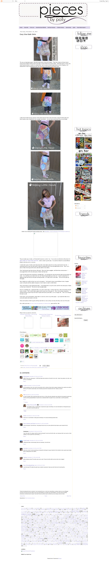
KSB (24, 394)
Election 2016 (29, 517)
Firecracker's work (37, 519)
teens (73, 541)
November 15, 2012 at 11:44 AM (32, 394)
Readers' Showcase (49, 535)
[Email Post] (40, 365)
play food (65, 532)
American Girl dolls (54, 508)
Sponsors (39, 540)
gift (74, 521)
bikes (46, 511)
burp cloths (40, 512)
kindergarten (23, 526)
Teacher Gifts (67, 541)
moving (66, 528)
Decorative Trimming (50, 515)
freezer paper (46, 521)
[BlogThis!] (44, 365)
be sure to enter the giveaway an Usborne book (40, 303)
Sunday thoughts (35, 541)
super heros (49, 541)
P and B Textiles (42, 531)
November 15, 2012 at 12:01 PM (45, 404)
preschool (85, 532)
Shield (64, 538)
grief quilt (48, 522)
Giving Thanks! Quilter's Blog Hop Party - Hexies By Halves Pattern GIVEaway (85, 291)
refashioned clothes (40, 367)
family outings (24, 518)
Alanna (24, 415)
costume (63, 514)
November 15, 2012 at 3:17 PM (33, 415)
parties (76, 531)
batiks (24, 367)
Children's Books (60, 27)
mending (72, 527)
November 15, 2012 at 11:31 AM (36, 376)
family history (76, 517)
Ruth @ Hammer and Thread (29, 423)
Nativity (71, 528)
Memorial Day (66, 527)
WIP (50, 544)
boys (29, 512)
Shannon (25, 457)
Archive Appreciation (32, 509)
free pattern (24, 521)
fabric (55, 517)
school (79, 537)
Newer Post (22, 496)
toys (31, 543)
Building (34, 512)
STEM (78, 540)
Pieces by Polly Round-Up (52, 532)
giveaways (29, 522)
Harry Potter (24, 523)
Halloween (62, 522)
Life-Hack (66, 526)
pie (45, 532)
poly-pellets (72, 532)
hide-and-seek (67, 523)
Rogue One (55, 537)
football (64, 519)
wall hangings (28, 544)
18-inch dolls (23, 508)
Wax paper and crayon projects (38, 544)
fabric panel (61, 517)
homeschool (81, 523)
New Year (42, 530)
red (73, 535)
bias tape (42, 511)
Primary (25, 534)
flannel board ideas (49, 519)
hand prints (70, 522)
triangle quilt (40, 543)
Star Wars (73, 540)
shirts (72, 538)
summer (27, 541)
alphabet (48, 508)
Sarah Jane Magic (64, 537)
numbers (70, 530)
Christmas (38, 514)
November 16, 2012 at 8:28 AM (42, 423)
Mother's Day (53, 528)
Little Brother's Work (72, 526)
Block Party (75, 511)
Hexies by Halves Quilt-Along (57, 523)
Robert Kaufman (49, 537)
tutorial (60, 543)
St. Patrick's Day (56, 540)
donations (68, 515)
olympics (79, 530)
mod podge (39, 528)
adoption (38, 508)
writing (70, 544)
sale (59, 537)
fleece (56, 519)
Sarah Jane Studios (73, 537)
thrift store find (85, 541)
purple (46, 534)
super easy (41, 541)
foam (60, 519)
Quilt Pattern (73, 534)
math (42, 527)
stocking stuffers (83, 540)
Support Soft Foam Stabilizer (57, 541)
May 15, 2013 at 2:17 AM (40, 465)
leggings (55, 526)
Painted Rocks (59, 531)
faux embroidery (62, 518)
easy (24, 517)
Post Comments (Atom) (30, 498)
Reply (24, 381)
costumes (68, 514)
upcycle (78, 543)
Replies (26, 402)
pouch (81, 532)
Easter (86, 515)
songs (35, 540)
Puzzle (50, 534)
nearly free (23, 530)
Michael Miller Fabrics (78, 527)
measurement (51, 527)
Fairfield (66, 517)
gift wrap (86, 521)
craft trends (74, 514)
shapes (60, 538)
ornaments (28, 531)
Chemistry (78, 512)
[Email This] (43, 365)
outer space (34, 531)
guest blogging (55, 522)
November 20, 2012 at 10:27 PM (34, 448)
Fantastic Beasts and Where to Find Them (36, 518)
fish (43, 519)
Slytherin (30, 540)
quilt (53, 534)
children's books (26, 514)
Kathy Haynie (26, 376)
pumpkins (36, 534)
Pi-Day (41, 532)
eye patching (50, 517)
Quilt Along (59, 534)
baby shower (68, 509)
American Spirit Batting (63, 508)
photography (31, 532)
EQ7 (46, 517)
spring (45, 540)
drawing (73, 515)
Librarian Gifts (60, 526)
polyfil (77, 532)
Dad (40, 515)
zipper (24, 545)
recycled (69, 535)
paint (36, 367)
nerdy (30, 530)
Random (31, 535)
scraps (22, 538)
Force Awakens (84, 519)
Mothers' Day (61, 528)
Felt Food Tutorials (51, 27)
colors (48, 514)
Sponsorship (68, 27)
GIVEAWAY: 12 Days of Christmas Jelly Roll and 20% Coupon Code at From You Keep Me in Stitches (82, 299)
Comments (78, 208)
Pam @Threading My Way (28, 465)
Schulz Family (26, 440)
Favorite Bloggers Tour (72, 518)
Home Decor (74, 523)
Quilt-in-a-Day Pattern (83, 534)
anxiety (74, 508)
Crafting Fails (80, 514)
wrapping (66, 544)
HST (86, 523)
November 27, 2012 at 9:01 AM (34, 457)
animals (70, 508)
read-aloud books (39, 535)
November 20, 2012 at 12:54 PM (36, 440)
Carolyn (25, 385)
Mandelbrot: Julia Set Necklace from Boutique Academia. (57, 231)
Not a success (64, 530)
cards (66, 512)
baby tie (75, 509)
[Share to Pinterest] (49, 365)
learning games (49, 526)
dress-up (78, 515)
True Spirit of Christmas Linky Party (50, 543)
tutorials (67, 543)
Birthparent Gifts (58, 511)
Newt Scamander (48, 530)
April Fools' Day (24, 509)
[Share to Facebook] (47, 365)
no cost (54, 530)
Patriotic (80, 531)
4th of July (29, 508)
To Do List (32, 27)
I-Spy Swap (28, 524)
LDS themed (42, 526)
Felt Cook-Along (27, 519)
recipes (63, 535)
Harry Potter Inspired (81, 27)
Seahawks (28, 538)
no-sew (58, 530)
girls (24, 522)
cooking (58, 514)
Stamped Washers (65, 540)
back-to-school (81, 509)
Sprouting (50, 540)
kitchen (29, 526)
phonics (26, 532)
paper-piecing (71, 531)
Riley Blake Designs (35, 537)
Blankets (65, 511)
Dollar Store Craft (61, 515)
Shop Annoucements (78, 538)
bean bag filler (32, 511)
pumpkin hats (30, 534)
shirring (68, 538)
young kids (85, 544)
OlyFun (75, 530)
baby (62, 509)
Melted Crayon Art (59, 527)
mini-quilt (85, 527)
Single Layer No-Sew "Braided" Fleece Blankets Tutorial (84, 276)
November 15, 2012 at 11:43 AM (33, 385)
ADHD (34, 508)
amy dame (25, 448)
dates (44, 515)
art (37, 509)
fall (71, 517)
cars (70, 512)
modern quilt (46, 528)
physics (37, 532)
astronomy (43, 509)
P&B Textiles (48, 531)
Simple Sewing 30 (24, 540)
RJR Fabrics (42, 537)
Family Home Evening (84, 517)
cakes (61, 512)
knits (33, 526)
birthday (50, 511)
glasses (35, 522)
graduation (43, 522)
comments (53, 514)
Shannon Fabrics (52, 538)
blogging (85, 511)
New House (36, 530)
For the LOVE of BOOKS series (73, 519)
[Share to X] (46, 365)
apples (78, 508)
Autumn (57, 509)
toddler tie (27, 543)
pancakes (65, 531)
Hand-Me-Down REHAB (41, 27)
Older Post (69, 496)
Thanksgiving (78, 541)
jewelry (51, 524)
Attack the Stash (50, 509)
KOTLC (37, 526)
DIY (56, 515)
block (69, 511)
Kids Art (77, 524)
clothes (44, 514)
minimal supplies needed (26, 528)
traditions (34, 543)
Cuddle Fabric (28, 515)
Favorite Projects (82, 518)
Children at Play (84, 512)
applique (84, 508)
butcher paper (46, 512)
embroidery (35, 517)
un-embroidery (73, 543)
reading (56, 535)
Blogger (59, 558)
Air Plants (43, 508)
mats (47, 527)
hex (49, 523)
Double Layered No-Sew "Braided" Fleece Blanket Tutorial (85, 268)
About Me (26, 27)
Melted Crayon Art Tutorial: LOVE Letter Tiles (85, 283)
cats (74, 512)
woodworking (55, 544)
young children (76, 544)
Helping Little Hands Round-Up (41, 523)
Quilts (74, 27)
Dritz (83, 515)
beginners (37, 511)
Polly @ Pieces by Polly (32, 404)
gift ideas (79, 521)
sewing (46, 367)
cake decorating (54, 512)
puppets (41, 534)
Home (21, 27)
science (84, 537)
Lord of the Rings (81, 526)
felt (87, 518)
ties (23, 543)
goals (39, 522)
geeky (63, 521)
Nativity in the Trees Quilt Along (81, 528)
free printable (32, 521)
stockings (23, 541)
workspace (61, 544)
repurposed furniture (25, 537)
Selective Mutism (34, 538)
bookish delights (24, 512)
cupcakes (35, 515)
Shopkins (85, 538)
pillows (59, 532)
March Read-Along (34, 527)
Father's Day (54, 518)
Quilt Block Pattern (66, 534)
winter (46, 544)
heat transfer (32, 523)
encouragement (41, 517)
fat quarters (48, 518)
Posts (77, 205)
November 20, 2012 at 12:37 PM (35, 431)
